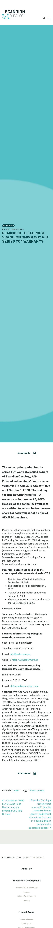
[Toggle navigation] (49, 18)
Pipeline (26, 892)
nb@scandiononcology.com (24, 686)
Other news (27, 924)
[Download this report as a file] (34, 453)
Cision (16, 790)
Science (26, 900)
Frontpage (6, 857)
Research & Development (26, 888)
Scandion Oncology (13, 14)
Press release (37, 790)
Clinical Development (26, 896)
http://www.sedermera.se (25, 660)
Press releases (19, 857)
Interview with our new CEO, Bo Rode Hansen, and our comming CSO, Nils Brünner (13, 807)
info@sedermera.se (20, 654)
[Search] (43, 18)
